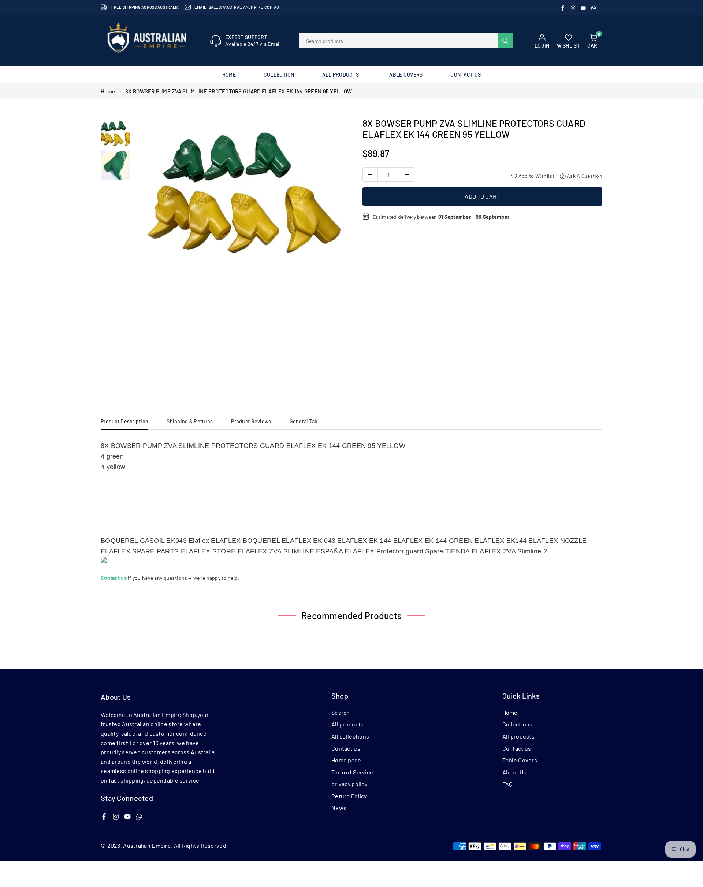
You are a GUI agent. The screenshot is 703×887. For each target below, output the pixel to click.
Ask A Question (584, 176)
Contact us (345, 748)
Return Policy (349, 795)
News (338, 807)
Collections (517, 724)
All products (347, 724)
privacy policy (349, 783)
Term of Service (352, 772)
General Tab (304, 421)
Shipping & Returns (190, 421)
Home (229, 74)
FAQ (507, 783)
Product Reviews (251, 421)
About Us (514, 772)
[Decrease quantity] (370, 174)
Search (340, 712)
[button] (333, 253)
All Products (340, 74)
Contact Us (465, 74)
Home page (346, 760)
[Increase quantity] (406, 174)
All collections (350, 736)
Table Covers (405, 74)
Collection (279, 74)
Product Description (124, 421)
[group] (240, 187)
